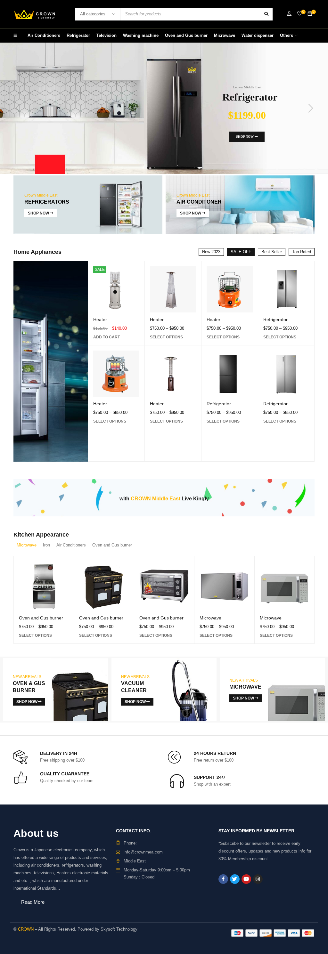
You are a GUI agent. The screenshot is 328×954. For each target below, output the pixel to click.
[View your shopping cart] (310, 14)
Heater (100, 319)
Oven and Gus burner (41, 617)
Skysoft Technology (119, 929)
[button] (106, 337)
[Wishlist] (299, 14)
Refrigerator (219, 403)
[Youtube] (246, 879)
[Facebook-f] (223, 879)
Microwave (210, 617)
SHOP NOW (245, 136)
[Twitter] (235, 879)
